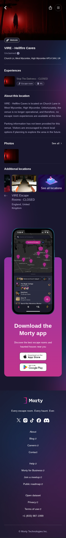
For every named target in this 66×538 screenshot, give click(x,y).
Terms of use (32, 509)
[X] (19, 420)
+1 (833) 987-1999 (33, 515)
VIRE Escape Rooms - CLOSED (23, 197)
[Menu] (58, 7)
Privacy (32, 502)
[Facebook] (39, 420)
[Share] (50, 7)
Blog (31, 438)
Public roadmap (32, 484)
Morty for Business (31, 470)
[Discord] (46, 420)
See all (55, 143)
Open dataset (33, 495)
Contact (33, 452)
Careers (31, 445)
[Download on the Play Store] (33, 367)
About (33, 431)
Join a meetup (32, 477)
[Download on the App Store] (33, 356)
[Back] (7, 7)
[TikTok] (32, 420)
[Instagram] (25, 420)
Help (31, 463)
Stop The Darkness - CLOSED (32, 78)
